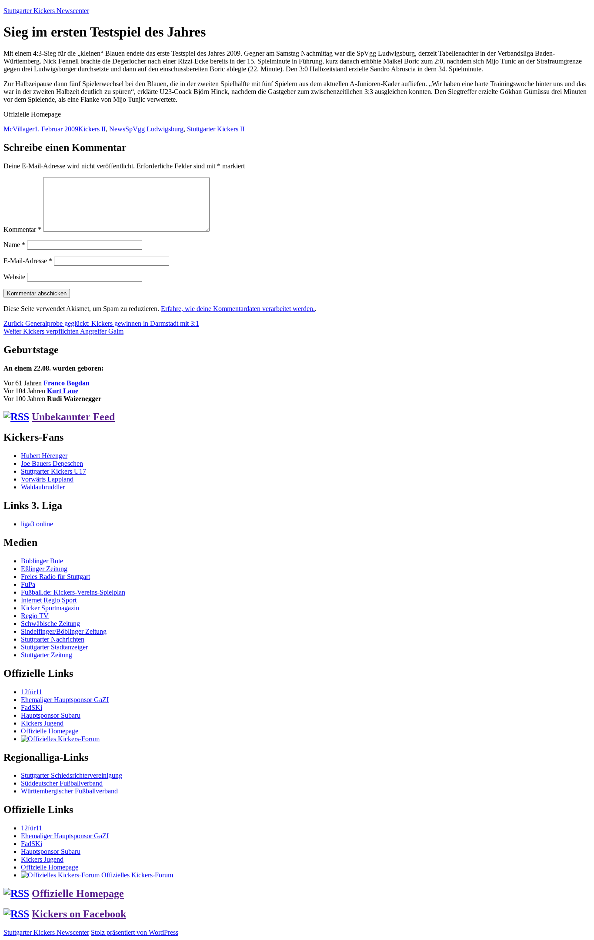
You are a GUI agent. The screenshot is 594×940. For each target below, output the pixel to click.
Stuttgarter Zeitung (46, 655)
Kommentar (22, 229)
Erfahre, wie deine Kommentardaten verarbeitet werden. (238, 308)
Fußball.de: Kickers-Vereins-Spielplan (73, 592)
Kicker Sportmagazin (50, 608)
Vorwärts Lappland (47, 479)
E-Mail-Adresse (27, 260)
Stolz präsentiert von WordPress (134, 932)
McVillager (18, 129)
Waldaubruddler (43, 487)
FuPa (28, 584)
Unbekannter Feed (73, 416)
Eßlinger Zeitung (44, 568)
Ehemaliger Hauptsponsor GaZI (65, 699)
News (117, 129)
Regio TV (35, 615)
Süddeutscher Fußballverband (62, 783)
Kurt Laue (62, 391)
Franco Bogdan (66, 383)
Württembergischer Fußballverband (69, 791)
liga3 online (37, 524)
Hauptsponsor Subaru (50, 715)
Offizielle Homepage (49, 731)
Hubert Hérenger (44, 455)
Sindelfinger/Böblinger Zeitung (64, 631)
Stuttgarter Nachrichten (52, 639)
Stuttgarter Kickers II (215, 129)
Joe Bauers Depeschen (52, 463)
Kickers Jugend (42, 723)
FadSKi (31, 707)
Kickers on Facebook (79, 914)
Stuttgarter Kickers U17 (53, 471)
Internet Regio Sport (49, 600)
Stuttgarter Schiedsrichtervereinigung (71, 775)
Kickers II (92, 129)
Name (14, 244)
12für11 (31, 692)
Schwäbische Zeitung (50, 623)
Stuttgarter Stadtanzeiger (54, 647)
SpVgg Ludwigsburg (154, 129)
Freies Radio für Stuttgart (55, 576)
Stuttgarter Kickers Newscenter (46, 10)
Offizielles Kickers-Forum (136, 875)
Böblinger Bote (42, 561)
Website (14, 277)
